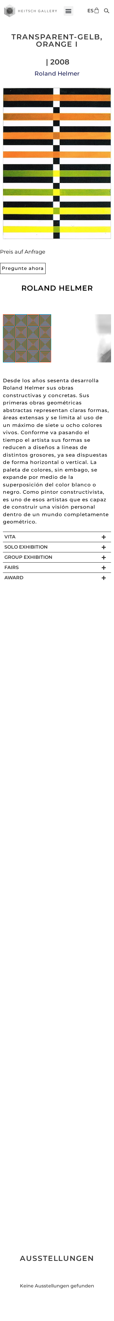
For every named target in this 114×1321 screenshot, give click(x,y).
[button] (68, 11)
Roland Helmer (57, 73)
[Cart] (97, 10)
